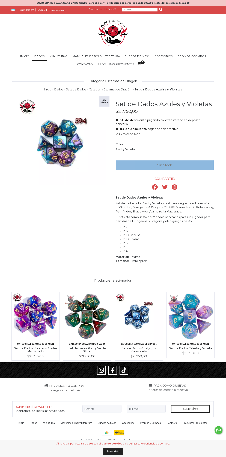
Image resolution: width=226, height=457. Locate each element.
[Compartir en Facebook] (155, 187)
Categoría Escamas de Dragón (110, 89)
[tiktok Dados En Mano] (124, 370)
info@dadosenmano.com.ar (51, 10)
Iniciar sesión (111, 9)
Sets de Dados (76, 89)
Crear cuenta (95, 9)
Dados (39, 56)
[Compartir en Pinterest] (174, 187)
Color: (120, 144)
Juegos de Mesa (137, 56)
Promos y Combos (192, 56)
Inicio (24, 56)
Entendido (113, 451)
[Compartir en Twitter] (165, 187)
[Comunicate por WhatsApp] (218, 430)
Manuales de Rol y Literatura (96, 56)
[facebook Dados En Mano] (112, 370)
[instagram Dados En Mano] (101, 370)
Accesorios (164, 56)
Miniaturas (58, 56)
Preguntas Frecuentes (116, 64)
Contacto (85, 64)
